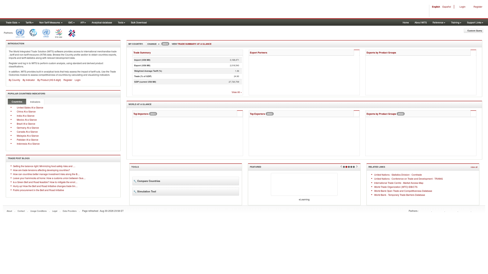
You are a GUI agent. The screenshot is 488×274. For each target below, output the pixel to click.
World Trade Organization (464, 210)
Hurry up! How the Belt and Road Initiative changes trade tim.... (45, 186)
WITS (38, 9)
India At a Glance (26, 115)
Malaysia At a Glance (28, 135)
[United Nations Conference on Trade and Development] (20, 32)
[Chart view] (356, 53)
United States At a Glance (30, 107)
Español (445, 6)
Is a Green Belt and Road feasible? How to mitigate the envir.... (45, 182)
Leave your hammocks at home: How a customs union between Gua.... (49, 178)
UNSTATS (451, 210)
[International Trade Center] (71, 32)
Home (406, 22)
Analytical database (102, 22)
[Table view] (350, 53)
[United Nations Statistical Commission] (46, 32)
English (435, 6)
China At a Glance (26, 111)
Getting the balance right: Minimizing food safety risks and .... (44, 166)
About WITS (421, 22)
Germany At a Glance (28, 127)
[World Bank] (33, 32)
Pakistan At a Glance (27, 139)
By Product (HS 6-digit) (49, 79)
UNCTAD (438, 210)
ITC (425, 210)
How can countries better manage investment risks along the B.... (46, 174)
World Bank (477, 210)
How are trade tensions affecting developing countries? (41, 170)
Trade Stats (12, 22)
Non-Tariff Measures (50, 22)
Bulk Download (139, 22)
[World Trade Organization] (59, 32)
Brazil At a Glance (26, 123)
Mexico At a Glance (27, 119)
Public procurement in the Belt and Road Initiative (38, 190)
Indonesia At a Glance (28, 143)
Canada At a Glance (27, 131)
